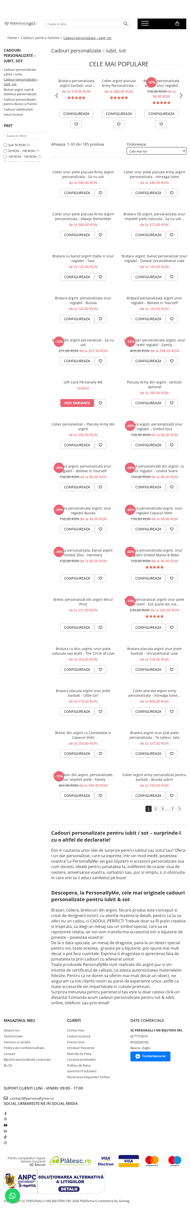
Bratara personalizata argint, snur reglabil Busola (83, 510)
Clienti (74, 1020)
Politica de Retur (79, 1065)
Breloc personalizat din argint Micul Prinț (83, 601)
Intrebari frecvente (81, 1048)
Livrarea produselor (81, 1059)
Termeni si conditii (17, 1042)
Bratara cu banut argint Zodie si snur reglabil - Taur (83, 258)
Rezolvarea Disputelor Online (88, 1077)
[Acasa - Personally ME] (20, 24)
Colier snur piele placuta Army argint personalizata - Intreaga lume (154, 174)
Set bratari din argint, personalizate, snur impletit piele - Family (83, 777)
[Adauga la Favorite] (76, 124)
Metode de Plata (79, 1053)
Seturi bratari (13, 114)
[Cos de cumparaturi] (177, 23)
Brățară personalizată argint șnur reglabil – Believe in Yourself (154, 300)
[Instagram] (5, 1143)
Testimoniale (13, 1036)
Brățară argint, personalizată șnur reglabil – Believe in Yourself (83, 468)
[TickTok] (5, 1137)
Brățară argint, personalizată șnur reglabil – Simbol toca (154, 426)
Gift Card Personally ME (83, 382)
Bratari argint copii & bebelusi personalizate (20, 91)
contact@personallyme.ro (31, 1098)
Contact (9, 1053)
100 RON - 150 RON (22, 156)
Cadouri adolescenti (18, 109)
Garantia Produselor (82, 1071)
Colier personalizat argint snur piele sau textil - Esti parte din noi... (154, 601)
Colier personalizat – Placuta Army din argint (83, 426)
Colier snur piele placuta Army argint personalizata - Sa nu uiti (83, 174)
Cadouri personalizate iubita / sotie (20, 71)
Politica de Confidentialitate (24, 1048)
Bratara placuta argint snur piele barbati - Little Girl (83, 693)
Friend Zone (76, 1042)
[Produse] (145, 24)
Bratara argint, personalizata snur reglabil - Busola (83, 300)
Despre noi (12, 1030)
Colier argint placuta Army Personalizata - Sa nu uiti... (119, 83)
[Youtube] (5, 1125)
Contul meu (75, 1030)
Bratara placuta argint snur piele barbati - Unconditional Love (154, 651)
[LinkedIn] (5, 1131)
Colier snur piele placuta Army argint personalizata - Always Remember (83, 216)
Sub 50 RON (17, 145)
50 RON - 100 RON (21, 151)
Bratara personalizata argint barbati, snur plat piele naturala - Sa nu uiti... (76, 83)
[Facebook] (5, 1113)
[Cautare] (125, 24)
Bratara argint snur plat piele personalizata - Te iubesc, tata (154, 735)
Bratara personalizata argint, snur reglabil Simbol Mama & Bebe (161, 83)
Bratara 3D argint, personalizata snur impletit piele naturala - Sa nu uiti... (154, 216)
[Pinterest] (5, 1119)
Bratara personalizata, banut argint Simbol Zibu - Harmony (83, 552)
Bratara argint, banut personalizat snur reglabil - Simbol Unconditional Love (154, 258)
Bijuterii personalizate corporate (27, 1059)
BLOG (8, 1065)
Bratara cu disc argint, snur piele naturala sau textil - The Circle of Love (83, 651)
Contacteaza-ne (154, 1056)
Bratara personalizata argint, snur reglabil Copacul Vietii (154, 510)
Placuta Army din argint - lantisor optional (154, 384)
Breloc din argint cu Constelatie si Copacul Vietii (83, 735)
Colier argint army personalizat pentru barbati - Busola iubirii (154, 777)
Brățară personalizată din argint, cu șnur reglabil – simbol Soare (154, 468)
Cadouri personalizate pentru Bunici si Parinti (20, 101)
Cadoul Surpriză (78, 1036)
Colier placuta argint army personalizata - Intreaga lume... (154, 693)
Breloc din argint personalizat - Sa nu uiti (83, 342)
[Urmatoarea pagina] (179, 809)
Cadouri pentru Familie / (42, 37)
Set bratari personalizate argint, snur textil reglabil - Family (154, 342)
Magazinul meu (19, 1020)
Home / (13, 37)
